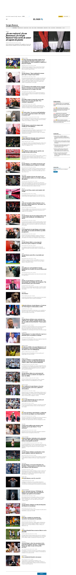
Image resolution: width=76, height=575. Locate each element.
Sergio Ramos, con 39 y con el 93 (32, 478)
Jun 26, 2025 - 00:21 (33, 364)
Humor (23, 279)
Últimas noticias (56, 101)
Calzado (7, 31)
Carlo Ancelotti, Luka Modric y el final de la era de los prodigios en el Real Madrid (34, 413)
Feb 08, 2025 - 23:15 (30, 480)
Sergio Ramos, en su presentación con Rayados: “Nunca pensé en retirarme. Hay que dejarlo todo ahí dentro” (33, 466)
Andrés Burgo (24, 364)
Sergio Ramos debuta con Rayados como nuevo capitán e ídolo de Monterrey (33, 452)
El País (23, 285)
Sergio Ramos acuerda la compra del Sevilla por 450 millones (32, 126)
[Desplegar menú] (7, 19)
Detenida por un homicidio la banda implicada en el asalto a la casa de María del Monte (34, 269)
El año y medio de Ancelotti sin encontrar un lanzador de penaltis (32, 518)
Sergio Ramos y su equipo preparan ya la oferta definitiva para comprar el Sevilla (33, 164)
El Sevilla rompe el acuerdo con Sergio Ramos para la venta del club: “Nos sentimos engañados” (33, 101)
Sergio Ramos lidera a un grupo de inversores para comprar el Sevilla (32, 243)
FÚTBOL (23, 253)
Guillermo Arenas (24, 181)
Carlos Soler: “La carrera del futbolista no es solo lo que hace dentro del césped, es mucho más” (33, 114)
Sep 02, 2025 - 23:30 (31, 295)
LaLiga (23, 411)
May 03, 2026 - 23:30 (32, 154)
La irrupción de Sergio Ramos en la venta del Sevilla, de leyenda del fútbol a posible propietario (33, 231)
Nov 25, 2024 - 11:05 (33, 549)
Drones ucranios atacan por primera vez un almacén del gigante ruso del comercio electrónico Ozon (61, 121)
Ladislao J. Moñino (25, 351)
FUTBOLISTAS (24, 503)
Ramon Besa (23, 65)
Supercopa (23, 516)
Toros (23, 201)
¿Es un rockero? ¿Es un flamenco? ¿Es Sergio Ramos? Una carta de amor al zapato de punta (18, 36)
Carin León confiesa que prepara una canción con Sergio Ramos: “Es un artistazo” (32, 427)
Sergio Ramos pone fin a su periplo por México (33, 256)
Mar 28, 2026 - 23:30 (33, 181)
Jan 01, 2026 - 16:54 (32, 245)
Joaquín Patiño (24, 430)
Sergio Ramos (12, 25)
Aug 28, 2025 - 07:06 (30, 337)
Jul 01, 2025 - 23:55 (33, 351)
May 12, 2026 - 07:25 (29, 128)
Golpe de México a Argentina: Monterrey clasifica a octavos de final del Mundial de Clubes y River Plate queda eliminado (33, 361)
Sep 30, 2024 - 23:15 (29, 559)
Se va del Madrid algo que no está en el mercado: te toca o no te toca (33, 400)
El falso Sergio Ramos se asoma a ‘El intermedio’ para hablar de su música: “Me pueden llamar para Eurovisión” (34, 282)
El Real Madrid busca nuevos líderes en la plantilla (34, 531)
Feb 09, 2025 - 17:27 (30, 469)
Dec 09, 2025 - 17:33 (32, 258)
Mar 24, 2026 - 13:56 (32, 193)
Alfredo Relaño (24, 480)
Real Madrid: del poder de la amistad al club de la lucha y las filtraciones (33, 139)
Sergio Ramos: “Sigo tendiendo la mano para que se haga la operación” (33, 74)
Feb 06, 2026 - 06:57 (32, 207)
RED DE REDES (24, 292)
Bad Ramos (25, 293)
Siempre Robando (24, 136)
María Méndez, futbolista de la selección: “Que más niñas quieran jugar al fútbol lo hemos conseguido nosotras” (34, 440)
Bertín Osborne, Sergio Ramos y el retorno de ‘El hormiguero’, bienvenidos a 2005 (34, 306)
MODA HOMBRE (24, 175)
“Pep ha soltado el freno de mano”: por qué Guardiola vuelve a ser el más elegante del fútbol (34, 178)
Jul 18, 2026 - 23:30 (32, 65)
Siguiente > (42, 573)
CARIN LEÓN (23, 424)
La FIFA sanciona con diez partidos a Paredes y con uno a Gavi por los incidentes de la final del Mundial (62, 141)
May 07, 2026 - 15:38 (30, 141)
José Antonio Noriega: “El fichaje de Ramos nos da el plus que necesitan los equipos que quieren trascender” (33, 492)
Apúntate (55, 171)
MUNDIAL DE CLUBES (25, 345)
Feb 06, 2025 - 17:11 (32, 508)
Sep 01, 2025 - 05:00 (30, 325)
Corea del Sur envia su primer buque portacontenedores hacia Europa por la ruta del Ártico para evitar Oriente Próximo (61, 109)
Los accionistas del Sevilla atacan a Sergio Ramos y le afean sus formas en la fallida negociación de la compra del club (33, 88)
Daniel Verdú (24, 559)
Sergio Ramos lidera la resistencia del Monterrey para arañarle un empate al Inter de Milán (33, 375)
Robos (23, 266)
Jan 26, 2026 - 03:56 (32, 220)
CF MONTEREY (24, 450)
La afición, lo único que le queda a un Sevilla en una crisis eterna (33, 151)
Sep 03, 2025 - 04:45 (30, 285)
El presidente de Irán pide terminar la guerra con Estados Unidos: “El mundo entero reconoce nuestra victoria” (62, 145)
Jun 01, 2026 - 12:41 (32, 76)
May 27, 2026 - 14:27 (32, 104)
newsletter (55, 167)
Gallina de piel (24, 555)
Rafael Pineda (24, 76)
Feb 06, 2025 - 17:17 (32, 495)
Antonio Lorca (24, 207)
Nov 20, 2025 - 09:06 (32, 272)
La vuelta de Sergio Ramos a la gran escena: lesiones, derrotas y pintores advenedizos (32, 387)
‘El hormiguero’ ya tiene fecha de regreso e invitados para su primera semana (34, 335)
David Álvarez (24, 495)
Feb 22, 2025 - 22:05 (32, 455)
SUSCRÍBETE (60, 16)
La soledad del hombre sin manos (32, 557)
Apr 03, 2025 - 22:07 (32, 430)
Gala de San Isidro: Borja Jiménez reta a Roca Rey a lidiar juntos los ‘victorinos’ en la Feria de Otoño (33, 204)
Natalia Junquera (24, 295)
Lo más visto (55, 133)
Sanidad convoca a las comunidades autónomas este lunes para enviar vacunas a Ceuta (61, 104)
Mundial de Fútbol (25, 58)
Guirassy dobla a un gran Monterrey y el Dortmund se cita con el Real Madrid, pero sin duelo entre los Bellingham (34, 348)
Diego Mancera (24, 258)
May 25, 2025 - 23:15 (30, 403)
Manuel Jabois (24, 141)
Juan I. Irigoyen (24, 549)
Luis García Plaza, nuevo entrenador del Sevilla (33, 191)
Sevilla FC (23, 85)
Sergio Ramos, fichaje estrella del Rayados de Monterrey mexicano (34, 505)
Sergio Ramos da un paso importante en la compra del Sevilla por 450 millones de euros (34, 217)
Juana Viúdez (24, 272)
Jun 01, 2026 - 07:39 (32, 91)
